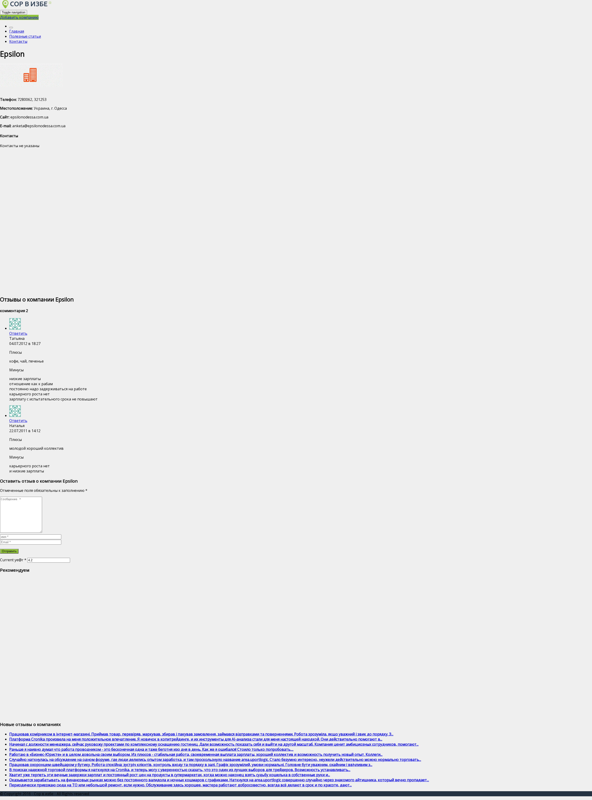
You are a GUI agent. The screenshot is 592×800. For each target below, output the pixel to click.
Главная (16, 31)
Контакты (18, 41)
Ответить (18, 333)
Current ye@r (13, 559)
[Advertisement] (139, 221)
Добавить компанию (19, 17)
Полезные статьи (25, 36)
